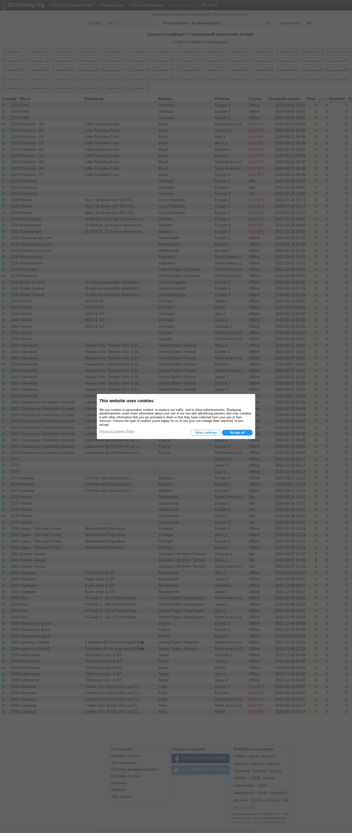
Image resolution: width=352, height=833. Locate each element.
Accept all (237, 432)
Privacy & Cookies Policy (117, 431)
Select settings (206, 432)
